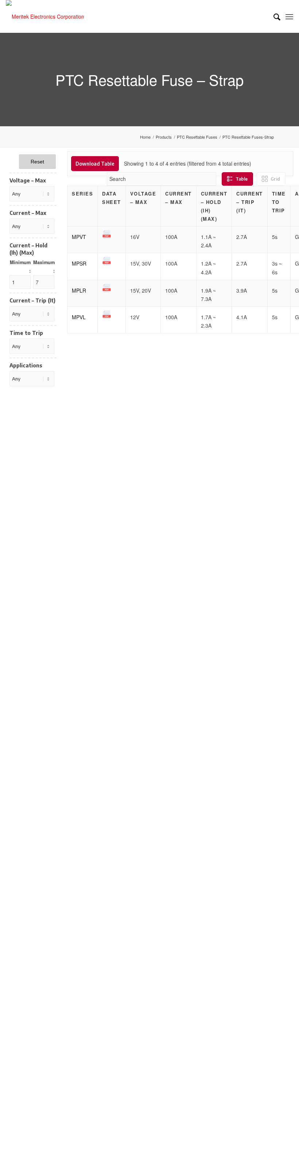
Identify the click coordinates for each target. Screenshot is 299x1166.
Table (242, 179)
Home (145, 137)
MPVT (79, 236)
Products (164, 137)
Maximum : (44, 266)
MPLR (79, 290)
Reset (37, 162)
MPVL (79, 317)
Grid (275, 179)
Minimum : (20, 266)
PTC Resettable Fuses (197, 137)
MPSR (79, 263)
